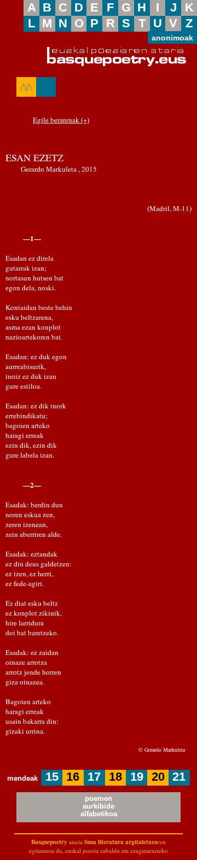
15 (52, 776)
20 (158, 776)
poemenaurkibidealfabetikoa (98, 806)
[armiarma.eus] (26, 87)
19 (136, 776)
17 (94, 776)
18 (115, 776)
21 (179, 776)
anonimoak (172, 37)
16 (72, 776)
